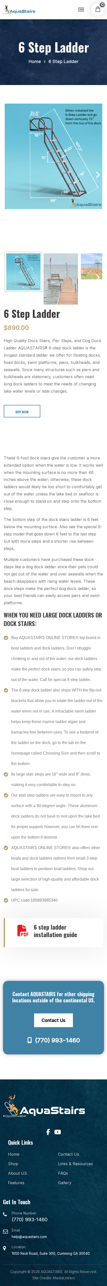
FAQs (63, 1173)
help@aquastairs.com (29, 1236)
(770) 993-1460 (57, 1040)
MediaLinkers (64, 1278)
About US (17, 1173)
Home (35, 61)
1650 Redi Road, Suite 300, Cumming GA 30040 (51, 1253)
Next (95, 177)
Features (16, 1182)
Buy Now (22, 411)
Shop (13, 1163)
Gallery (64, 1182)
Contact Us (53, 1020)
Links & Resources (75, 1163)
